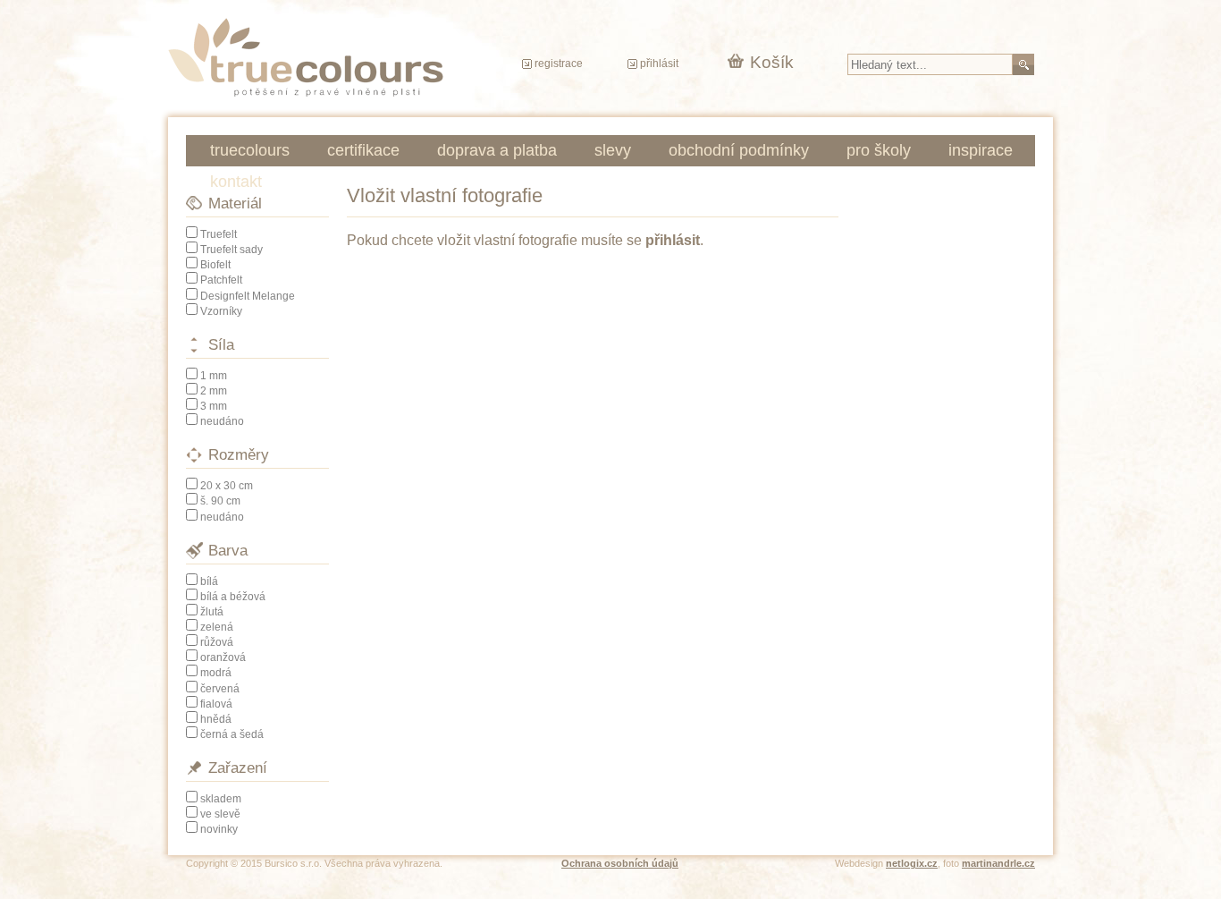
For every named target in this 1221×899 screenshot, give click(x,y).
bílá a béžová (232, 596)
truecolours (250, 150)
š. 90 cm (220, 501)
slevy (612, 150)
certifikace (363, 150)
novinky (219, 829)
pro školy (878, 150)
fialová (216, 704)
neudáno (222, 421)
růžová (216, 642)
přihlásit (659, 63)
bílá (209, 581)
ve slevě (220, 814)
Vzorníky (221, 311)
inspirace (980, 150)
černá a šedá (232, 734)
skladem (220, 798)
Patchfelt (221, 280)
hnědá (216, 719)
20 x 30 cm (226, 485)
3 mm (213, 406)
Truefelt (218, 234)
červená (220, 688)
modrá (216, 672)
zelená (216, 627)
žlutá (211, 611)
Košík (772, 62)
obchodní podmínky (739, 150)
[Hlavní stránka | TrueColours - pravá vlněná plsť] (305, 57)
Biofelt (215, 264)
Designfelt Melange (247, 296)
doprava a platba (497, 150)
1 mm (213, 375)
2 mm (213, 391)
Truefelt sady (231, 249)
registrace (559, 63)
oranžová (223, 657)
